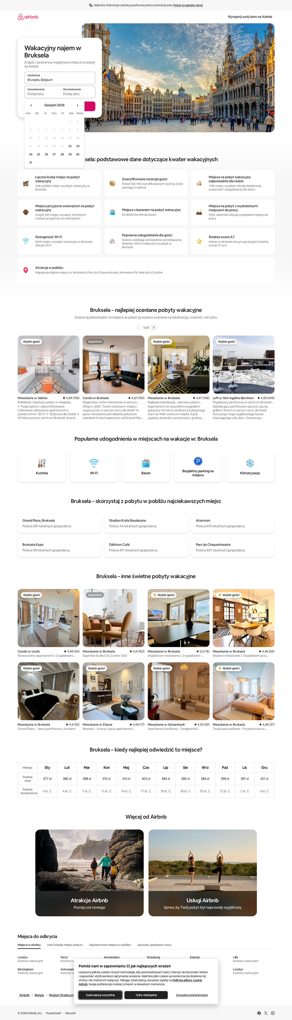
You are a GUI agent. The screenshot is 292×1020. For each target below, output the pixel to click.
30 (77, 154)
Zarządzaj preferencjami (192, 995)
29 (70, 154)
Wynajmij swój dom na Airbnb (250, 17)
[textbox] (42, 93)
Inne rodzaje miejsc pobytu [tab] (65, 945)
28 (62, 154)
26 (46, 154)
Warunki (70, 1013)
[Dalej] (153, 327)
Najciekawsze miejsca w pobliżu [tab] (110, 945)
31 (30, 162)
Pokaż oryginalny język (188, 5)
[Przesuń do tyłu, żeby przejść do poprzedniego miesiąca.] (31, 105)
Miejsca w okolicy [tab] (29, 945)
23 (77, 146)
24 (30, 154)
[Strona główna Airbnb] (28, 16)
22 (70, 146)
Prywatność (53, 1013)
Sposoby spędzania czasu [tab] (154, 945)
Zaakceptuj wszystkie (100, 995)
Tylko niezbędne (146, 995)
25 (38, 154)
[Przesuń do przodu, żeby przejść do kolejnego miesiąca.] (77, 105)
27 (54, 154)
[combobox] (59, 79)
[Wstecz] (138, 327)
